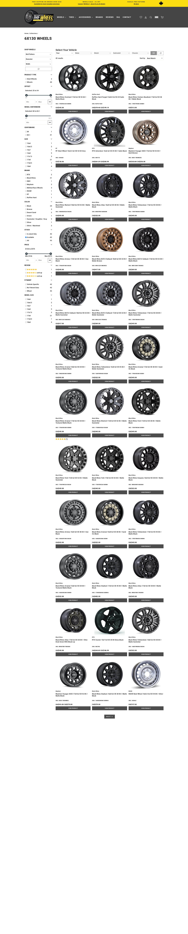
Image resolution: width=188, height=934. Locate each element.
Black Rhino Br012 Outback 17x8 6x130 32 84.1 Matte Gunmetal (109, 314)
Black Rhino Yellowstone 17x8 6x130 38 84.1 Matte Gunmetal (145, 314)
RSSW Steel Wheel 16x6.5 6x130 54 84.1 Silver (146, 694)
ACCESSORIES (85, 17)
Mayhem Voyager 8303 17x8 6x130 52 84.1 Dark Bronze (144, 152)
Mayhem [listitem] (30, 184)
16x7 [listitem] (29, 150)
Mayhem (131, 148)
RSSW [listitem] (29, 191)
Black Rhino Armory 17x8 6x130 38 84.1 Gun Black (72, 260)
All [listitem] (28, 240)
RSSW (130, 691)
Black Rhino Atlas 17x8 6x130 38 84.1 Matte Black (145, 587)
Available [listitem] (30, 237)
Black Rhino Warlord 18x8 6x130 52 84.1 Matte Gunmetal (73, 206)
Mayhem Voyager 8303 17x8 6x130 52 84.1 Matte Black (72, 695)
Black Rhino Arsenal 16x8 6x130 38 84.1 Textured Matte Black (70, 587)
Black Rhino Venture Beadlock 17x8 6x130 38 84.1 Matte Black (145, 98)
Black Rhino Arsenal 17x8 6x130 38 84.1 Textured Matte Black (70, 422)
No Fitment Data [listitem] (33, 288)
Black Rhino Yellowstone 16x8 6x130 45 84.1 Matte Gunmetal (108, 368)
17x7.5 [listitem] (29, 156)
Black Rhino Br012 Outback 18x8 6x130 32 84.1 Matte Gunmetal (73, 314)
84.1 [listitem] (28, 135)
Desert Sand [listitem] (31, 212)
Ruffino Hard (96, 94)
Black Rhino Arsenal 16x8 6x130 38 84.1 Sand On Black (109, 533)
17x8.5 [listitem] (29, 163)
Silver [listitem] (29, 222)
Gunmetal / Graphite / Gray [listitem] (37, 219)
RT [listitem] (28, 194)
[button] (156, 17)
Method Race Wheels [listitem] (35, 188)
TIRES (71, 17)
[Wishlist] (141, 17)
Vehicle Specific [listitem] (33, 284)
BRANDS (99, 17)
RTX (93, 148)
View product (73, 111)
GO (50, 102)
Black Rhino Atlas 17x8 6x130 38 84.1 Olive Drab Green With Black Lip (72, 641)
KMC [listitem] (28, 181)
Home (26, 33)
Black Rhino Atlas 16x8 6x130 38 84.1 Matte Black (108, 206)
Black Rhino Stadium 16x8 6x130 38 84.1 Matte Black (109, 695)
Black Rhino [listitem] (31, 178)
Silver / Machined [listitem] (33, 226)
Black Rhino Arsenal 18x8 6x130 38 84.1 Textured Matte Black (70, 368)
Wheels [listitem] (29, 82)
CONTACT (127, 17)
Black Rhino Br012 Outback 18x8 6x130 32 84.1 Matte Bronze (109, 260)
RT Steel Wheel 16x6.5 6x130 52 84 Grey (71, 151)
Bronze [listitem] (29, 209)
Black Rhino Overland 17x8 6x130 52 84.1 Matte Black (71, 98)
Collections (33, 33)
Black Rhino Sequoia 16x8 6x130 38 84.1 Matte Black (146, 479)
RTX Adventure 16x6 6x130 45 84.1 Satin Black (109, 151)
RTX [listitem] (28, 175)
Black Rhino (59, 94)
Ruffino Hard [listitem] (32, 197)
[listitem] (38, 269)
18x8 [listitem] (29, 166)
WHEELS (61, 17)
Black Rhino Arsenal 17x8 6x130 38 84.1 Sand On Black (145, 368)
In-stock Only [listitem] (32, 234)
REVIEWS (110, 17)
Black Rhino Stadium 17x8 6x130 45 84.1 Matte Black (109, 587)
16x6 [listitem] (29, 143)
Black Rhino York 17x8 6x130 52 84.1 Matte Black (108, 479)
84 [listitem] (28, 132)
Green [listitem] (29, 216)
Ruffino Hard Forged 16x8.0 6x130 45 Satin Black (108, 98)
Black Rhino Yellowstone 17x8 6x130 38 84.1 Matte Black (145, 206)
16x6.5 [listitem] (29, 147)
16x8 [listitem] (29, 153)
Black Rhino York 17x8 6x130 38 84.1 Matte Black (144, 422)
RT (56, 148)
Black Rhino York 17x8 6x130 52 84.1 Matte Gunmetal (72, 479)
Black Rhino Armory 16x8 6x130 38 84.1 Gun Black (72, 533)
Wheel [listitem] (29, 291)
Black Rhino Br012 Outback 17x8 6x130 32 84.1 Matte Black (146, 260)
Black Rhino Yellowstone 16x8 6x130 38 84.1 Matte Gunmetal (145, 641)
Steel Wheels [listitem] (32, 79)
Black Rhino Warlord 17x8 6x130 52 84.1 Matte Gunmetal (109, 422)
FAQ (118, 17)
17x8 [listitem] (29, 160)
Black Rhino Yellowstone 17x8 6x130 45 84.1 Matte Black (145, 533)
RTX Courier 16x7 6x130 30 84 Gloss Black (107, 640)
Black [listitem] (29, 206)
